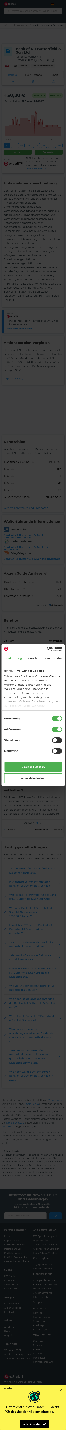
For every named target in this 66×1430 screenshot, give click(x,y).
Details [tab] (32, 658)
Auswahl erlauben (33, 778)
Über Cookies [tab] (53, 658)
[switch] (57, 729)
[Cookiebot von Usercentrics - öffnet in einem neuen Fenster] (47, 649)
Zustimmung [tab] (13, 658)
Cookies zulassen (33, 766)
